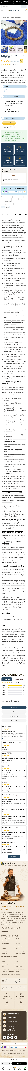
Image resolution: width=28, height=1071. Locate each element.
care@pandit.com (12, 1029)
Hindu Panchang (20, 969)
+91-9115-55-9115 (12, 1021)
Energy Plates (5, 943)
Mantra (17, 971)
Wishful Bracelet (6, 941)
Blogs (3, 961)
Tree (3, 946)
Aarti (17, 961)
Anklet (17, 938)
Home (2, 15)
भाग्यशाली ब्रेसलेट (8, 15)
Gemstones (19, 946)
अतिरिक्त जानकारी (10, 214)
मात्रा (5, 86)
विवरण (3, 214)
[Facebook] (4, 1037)
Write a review (6, 679)
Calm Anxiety (8, 199)
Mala (17, 948)
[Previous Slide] (1, 2)
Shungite (4, 951)
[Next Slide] (26, 2)
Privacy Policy (5, 969)
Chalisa (17, 964)
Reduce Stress (8, 201)
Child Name (19, 966)
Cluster (17, 941)
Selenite (4, 948)
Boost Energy (15, 196)
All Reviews (14, 707)
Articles (18, 959)
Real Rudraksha (20, 951)
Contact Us (5, 964)
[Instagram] (11, 1037)
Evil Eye (18, 943)
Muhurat (18, 974)
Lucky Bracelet (6, 938)
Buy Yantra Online (20, 953)
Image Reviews (14, 716)
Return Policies (19, 214)
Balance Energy (8, 196)
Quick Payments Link (7, 974)
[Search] (24, 6)
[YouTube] (15, 1037)
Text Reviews (14, 711)
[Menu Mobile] (2, 10)
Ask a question (18, 679)
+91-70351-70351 (12, 1017)
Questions (14, 720)
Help (3, 966)
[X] (8, 1037)
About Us (4, 959)
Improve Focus (15, 199)
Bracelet (21, 196)
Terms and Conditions (8, 971)
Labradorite (21, 199)
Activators (4, 953)
